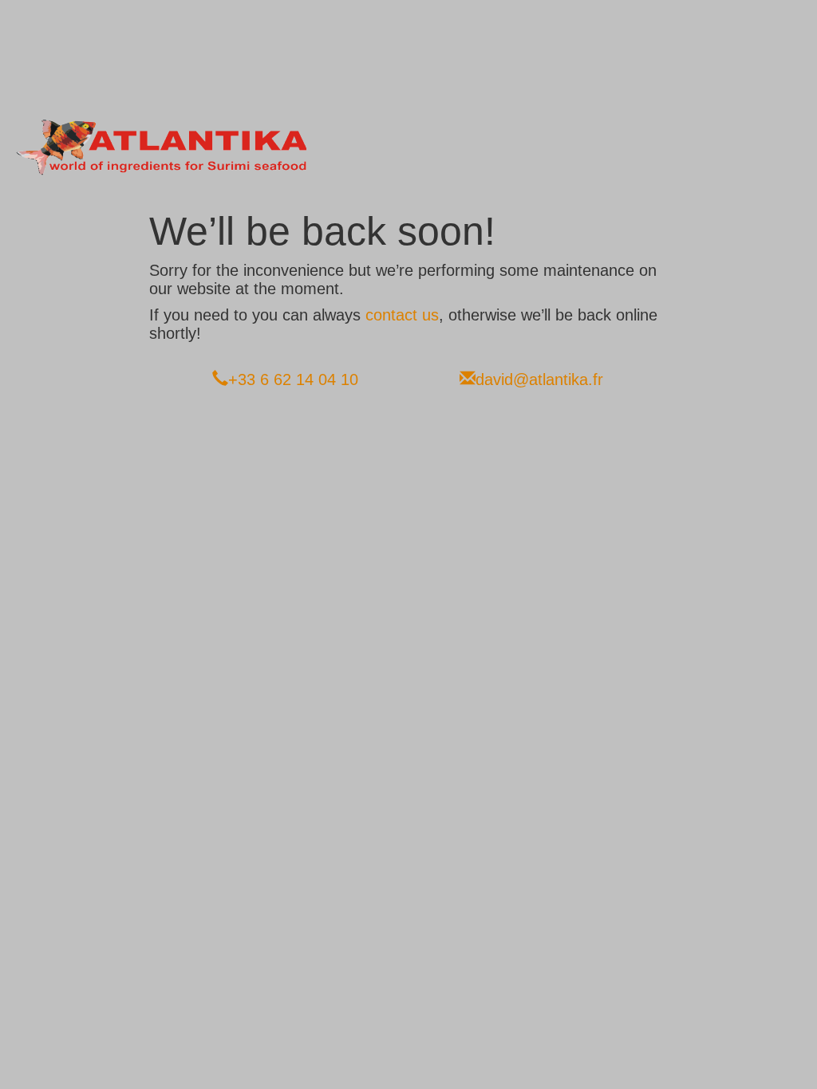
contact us (402, 315)
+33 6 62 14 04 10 (293, 379)
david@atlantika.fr (539, 379)
